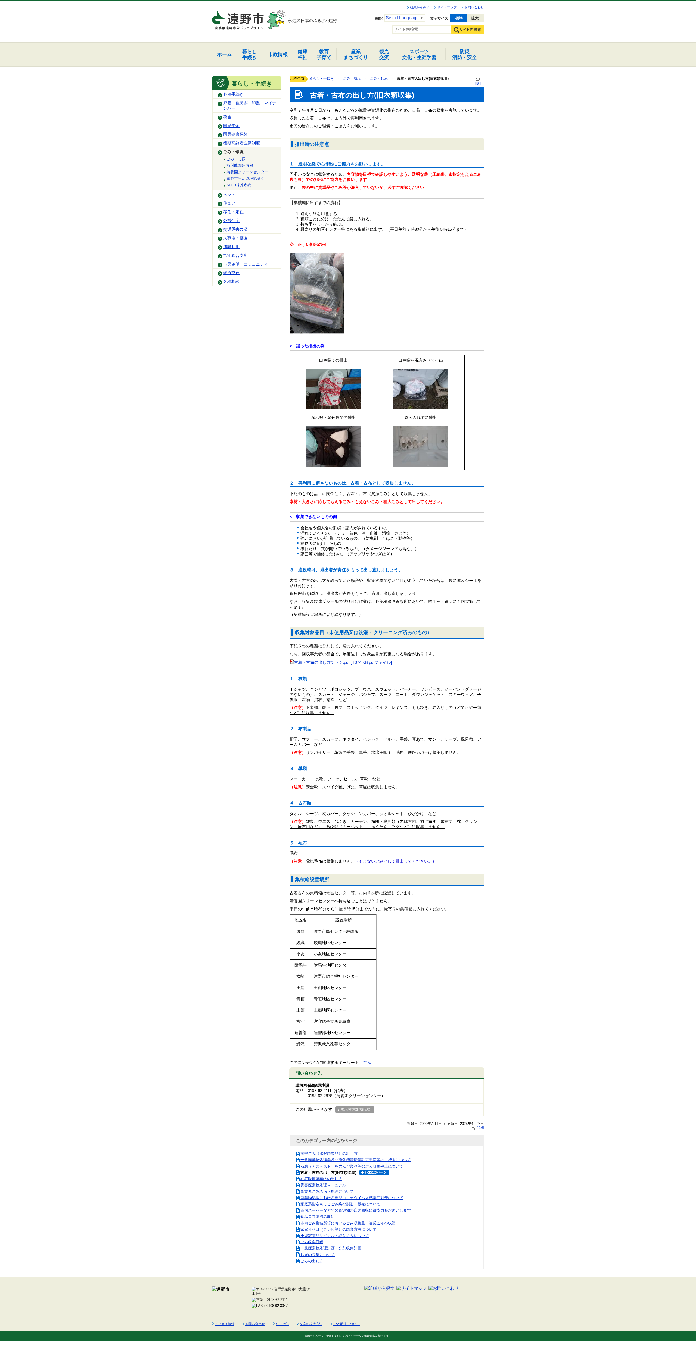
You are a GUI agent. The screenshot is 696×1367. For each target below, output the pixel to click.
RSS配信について (346, 1324)
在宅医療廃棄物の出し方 (321, 1179)
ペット (229, 194)
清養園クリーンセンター (247, 172)
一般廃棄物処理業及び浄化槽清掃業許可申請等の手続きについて (355, 1160)
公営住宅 (231, 220)
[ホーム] (238, 17)
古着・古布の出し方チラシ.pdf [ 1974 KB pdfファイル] (343, 662)
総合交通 (231, 273)
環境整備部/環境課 (355, 1109)
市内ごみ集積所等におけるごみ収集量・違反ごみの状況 (348, 1223)
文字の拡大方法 (311, 1324)
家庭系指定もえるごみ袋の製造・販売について (340, 1204)
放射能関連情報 (239, 165)
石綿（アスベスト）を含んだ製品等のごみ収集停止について (351, 1166)
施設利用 (231, 247)
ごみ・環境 (233, 152)
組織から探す (420, 7)
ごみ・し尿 (236, 159)
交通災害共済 (235, 229)
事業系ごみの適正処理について (327, 1191)
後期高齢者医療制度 (241, 143)
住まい (229, 203)
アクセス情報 (224, 1324)
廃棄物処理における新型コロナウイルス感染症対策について (351, 1198)
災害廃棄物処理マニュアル (323, 1185)
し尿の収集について (317, 1254)
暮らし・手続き (321, 78)
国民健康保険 (235, 134)
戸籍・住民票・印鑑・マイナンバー (249, 105)
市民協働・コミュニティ (245, 264)
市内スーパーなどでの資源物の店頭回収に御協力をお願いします (355, 1210)
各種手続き (233, 94)
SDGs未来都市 (239, 185)
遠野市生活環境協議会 (245, 178)
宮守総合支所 (235, 255)
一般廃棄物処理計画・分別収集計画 (330, 1248)
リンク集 (282, 1324)
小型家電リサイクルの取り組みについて (334, 1235)
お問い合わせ (474, 7)
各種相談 (231, 281)
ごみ (367, 1062)
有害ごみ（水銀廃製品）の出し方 (329, 1153)
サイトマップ (447, 7)
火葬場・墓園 (235, 238)
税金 (227, 117)
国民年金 (231, 126)
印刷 (480, 1127)
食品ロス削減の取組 (317, 1216)
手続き (249, 54)
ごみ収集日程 (311, 1242)
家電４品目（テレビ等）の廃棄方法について (338, 1229)
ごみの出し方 (311, 1261)
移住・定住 (233, 212)
